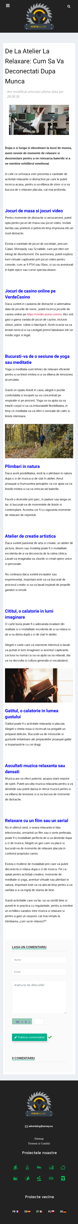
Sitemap (39, 1138)
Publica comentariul (31, 1037)
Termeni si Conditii (39, 1143)
